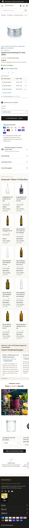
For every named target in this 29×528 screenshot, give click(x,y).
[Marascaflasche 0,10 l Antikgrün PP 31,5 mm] (7, 284)
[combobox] (14, 10)
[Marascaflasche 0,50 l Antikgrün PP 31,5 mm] (21, 252)
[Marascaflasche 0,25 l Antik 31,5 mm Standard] (21, 220)
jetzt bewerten (6, 204)
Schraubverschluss (18, 15)
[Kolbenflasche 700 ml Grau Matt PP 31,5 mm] (21, 189)
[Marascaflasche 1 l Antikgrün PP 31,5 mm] (21, 316)
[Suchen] (26, 10)
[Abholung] (21, 6)
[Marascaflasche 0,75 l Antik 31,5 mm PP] (7, 316)
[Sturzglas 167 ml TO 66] (11, 426)
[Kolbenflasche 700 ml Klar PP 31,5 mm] (7, 189)
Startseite (3, 15)
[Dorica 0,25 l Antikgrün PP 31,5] (7, 220)
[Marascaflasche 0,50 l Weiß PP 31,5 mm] (7, 252)
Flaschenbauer (9, 525)
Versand (9, 62)
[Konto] (24, 6)
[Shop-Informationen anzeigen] (26, 149)
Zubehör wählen (7, 112)
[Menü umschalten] (2, 6)
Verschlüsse (10, 15)
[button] (4, 58)
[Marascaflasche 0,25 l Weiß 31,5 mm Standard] (21, 284)
